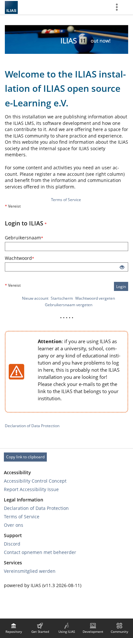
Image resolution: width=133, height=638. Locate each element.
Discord (12, 544)
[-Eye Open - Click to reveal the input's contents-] (122, 267)
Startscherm (62, 298)
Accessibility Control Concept (35, 481)
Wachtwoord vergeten (95, 298)
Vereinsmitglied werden (30, 571)
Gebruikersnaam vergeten (68, 304)
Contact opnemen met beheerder (40, 552)
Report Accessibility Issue (31, 489)
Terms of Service (66, 199)
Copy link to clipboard (25, 457)
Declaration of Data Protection (32, 425)
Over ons (13, 525)
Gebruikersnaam (30, 238)
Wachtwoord (25, 258)
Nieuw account (35, 298)
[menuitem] (13, 628)
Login (121, 286)
